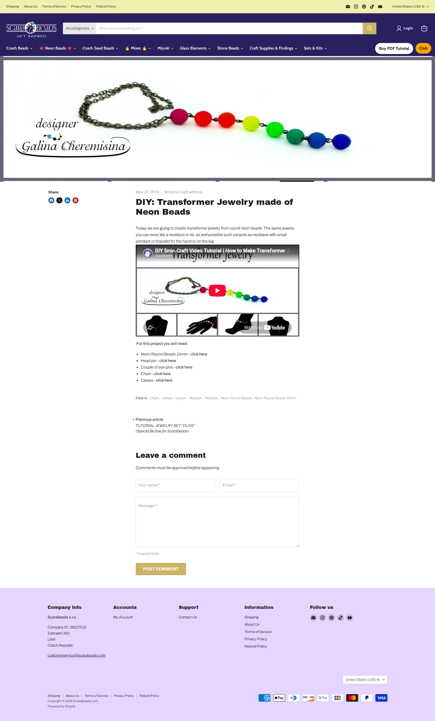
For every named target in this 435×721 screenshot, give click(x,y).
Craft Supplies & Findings (272, 48)
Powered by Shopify (62, 706)
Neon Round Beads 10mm (275, 398)
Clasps (167, 398)
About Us (30, 6)
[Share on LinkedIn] (67, 200)
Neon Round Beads (236, 398)
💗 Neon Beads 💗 (56, 48)
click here (199, 354)
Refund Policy (106, 6)
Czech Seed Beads (99, 48)
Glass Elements (194, 48)
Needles (211, 398)
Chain (154, 398)
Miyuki (164, 48)
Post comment (161, 569)
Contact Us (188, 617)
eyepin (180, 398)
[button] (405, 28)
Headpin (195, 398)
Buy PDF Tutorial (394, 48)
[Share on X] (59, 200)
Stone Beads (228, 48)
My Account (123, 617)
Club (423, 48)
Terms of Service (54, 6)
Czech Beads (17, 48)
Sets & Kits (314, 48)
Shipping (12, 6)
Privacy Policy (81, 6)
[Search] (369, 28)
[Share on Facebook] (51, 200)
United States (408, 6)
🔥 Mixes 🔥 (136, 48)
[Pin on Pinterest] (75, 200)
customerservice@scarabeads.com (76, 655)
